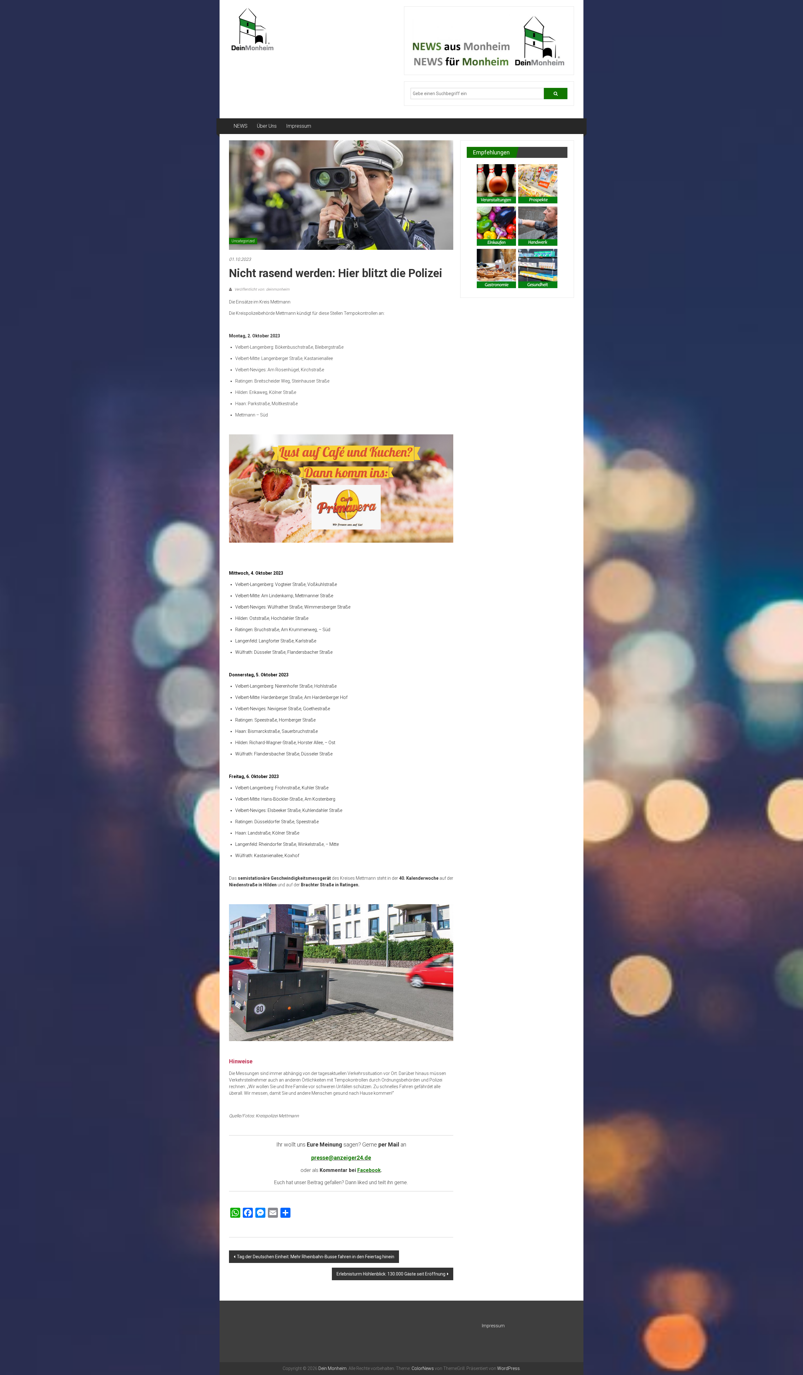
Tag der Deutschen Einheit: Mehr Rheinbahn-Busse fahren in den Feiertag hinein (315, 1256)
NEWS (240, 126)
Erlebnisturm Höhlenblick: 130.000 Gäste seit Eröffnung (391, 1273)
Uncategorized (243, 241)
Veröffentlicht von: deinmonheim (261, 289)
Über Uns (267, 126)
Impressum (298, 126)
